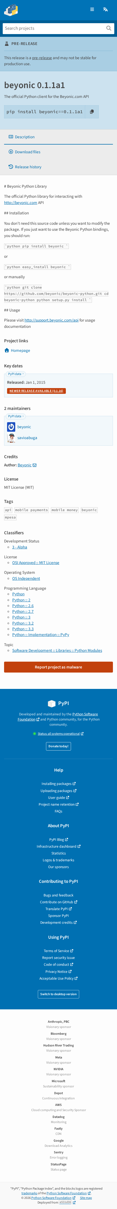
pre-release (42, 58)
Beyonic (25, 465)
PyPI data (14, 374)
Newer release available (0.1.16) (36, 391)
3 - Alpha (19, 547)
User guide (56, 797)
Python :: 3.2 (23, 623)
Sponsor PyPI (58, 915)
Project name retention (57, 804)
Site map (86, 1198)
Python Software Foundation (67, 1193)
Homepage (20, 350)
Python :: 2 (21, 600)
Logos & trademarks (58, 860)
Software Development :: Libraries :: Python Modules (57, 650)
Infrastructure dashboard (56, 846)
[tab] (58, 137)
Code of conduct (56, 964)
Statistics (58, 853)
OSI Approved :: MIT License (35, 563)
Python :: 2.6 (23, 606)
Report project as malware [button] (58, 667)
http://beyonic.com (20, 203)
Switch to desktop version (58, 994)
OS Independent (26, 578)
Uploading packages (56, 790)
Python (18, 594)
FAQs (58, 811)
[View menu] (92, 9)
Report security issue (58, 957)
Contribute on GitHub (56, 902)
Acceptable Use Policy (56, 978)
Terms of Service (56, 950)
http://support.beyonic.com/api (51, 320)
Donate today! (58, 746)
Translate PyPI (56, 908)
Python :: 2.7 (23, 611)
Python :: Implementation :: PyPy (40, 635)
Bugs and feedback (58, 895)
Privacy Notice (56, 971)
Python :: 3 (21, 617)
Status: (59, 733)
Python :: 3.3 (23, 629)
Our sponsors (58, 866)
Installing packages (57, 783)
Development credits (56, 922)
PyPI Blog (56, 839)
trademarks (29, 1193)
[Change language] (106, 9)
